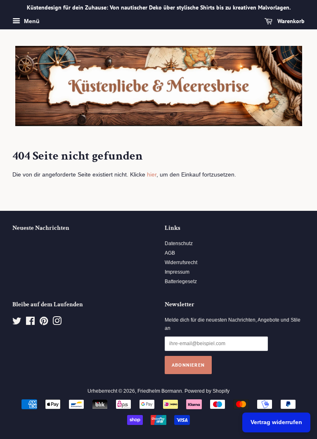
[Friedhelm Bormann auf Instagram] (57, 323)
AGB (170, 253)
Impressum (177, 272)
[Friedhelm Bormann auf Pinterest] (43, 323)
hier (151, 174)
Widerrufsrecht (181, 262)
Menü (31, 21)
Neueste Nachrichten (40, 228)
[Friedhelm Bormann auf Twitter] (16, 323)
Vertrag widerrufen (276, 422)
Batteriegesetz (181, 281)
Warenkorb (290, 21)
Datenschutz (179, 243)
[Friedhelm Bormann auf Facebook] (30, 323)
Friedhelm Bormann (159, 391)
